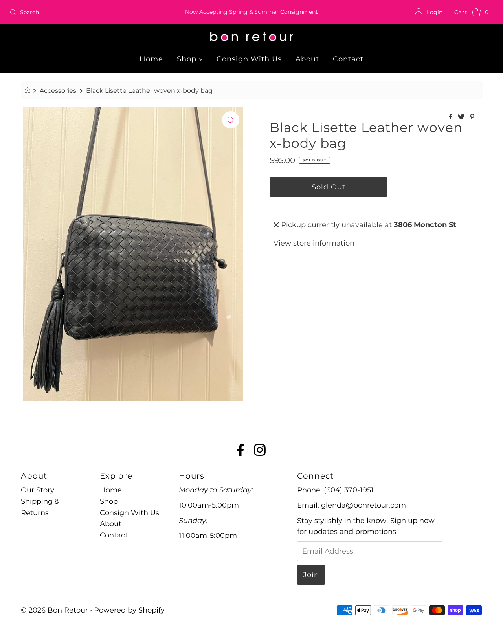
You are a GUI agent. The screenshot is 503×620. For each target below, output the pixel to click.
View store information (314, 243)
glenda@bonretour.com (363, 505)
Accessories (58, 90)
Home (151, 59)
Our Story (37, 490)
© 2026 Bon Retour (54, 610)
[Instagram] (260, 451)
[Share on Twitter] (462, 117)
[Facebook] (240, 451)
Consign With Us (249, 59)
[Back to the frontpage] (28, 90)
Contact (348, 59)
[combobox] (85, 12)
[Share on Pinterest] (472, 117)
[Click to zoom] (230, 119)
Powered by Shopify (129, 610)
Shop (188, 59)
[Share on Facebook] (451, 117)
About (307, 59)
